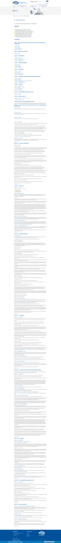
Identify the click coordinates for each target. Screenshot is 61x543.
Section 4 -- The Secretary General (19, 73)
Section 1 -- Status (17, 64)
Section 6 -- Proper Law (18, 49)
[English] (30, 1)
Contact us (40, 539)
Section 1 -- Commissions (18, 78)
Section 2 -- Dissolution (18, 94)
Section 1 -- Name (17, 45)
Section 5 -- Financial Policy (18, 89)
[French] (31, 1)
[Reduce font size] (47, 1)
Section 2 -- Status (17, 46)
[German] (32, 1)
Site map (44, 539)
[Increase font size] (46, 1)
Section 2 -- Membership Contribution (19, 86)
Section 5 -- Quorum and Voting (19, 67)
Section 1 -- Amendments (18, 93)
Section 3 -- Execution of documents (19, 99)
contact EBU (14, 535)
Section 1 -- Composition (18, 71)
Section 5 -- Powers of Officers (19, 74)
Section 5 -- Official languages (18, 48)
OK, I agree (45, 541)
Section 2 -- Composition (18, 65)
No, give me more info (51, 541)
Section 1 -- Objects (17, 53)
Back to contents (16, 141)
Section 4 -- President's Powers (19, 88)
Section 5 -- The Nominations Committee (20, 81)
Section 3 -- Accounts (17, 87)
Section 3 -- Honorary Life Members (19, 59)
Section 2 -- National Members (19, 58)
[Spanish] (33, 1)
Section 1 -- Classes (17, 57)
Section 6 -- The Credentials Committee (20, 82)
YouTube (28, 536)
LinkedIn (29, 535)
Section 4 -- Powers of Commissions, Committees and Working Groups (23, 80)
